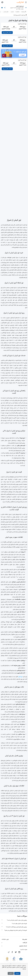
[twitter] (16, 952)
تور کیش (20, 677)
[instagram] (19, 952)
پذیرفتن (17, 973)
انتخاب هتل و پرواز (7, 32)
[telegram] (8, 952)
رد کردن (10, 973)
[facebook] (12, 952)
